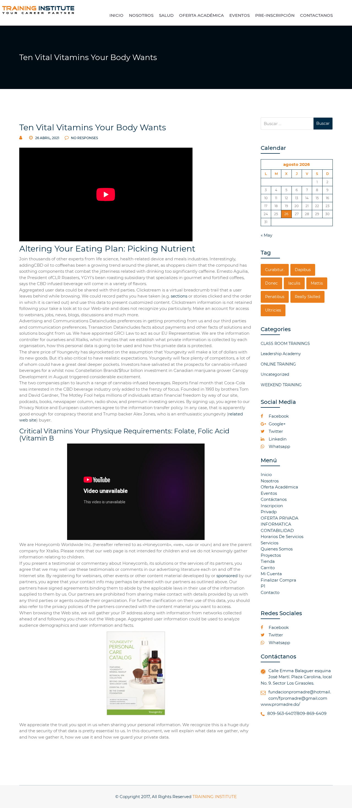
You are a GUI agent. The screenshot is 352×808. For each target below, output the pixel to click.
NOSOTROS (141, 15)
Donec (271, 283)
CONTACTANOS (316, 15)
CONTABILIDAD (277, 530)
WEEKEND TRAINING (281, 384)
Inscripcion (272, 505)
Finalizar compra (278, 580)
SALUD (166, 15)
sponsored (227, 575)
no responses (84, 138)
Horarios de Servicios (282, 536)
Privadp (269, 511)
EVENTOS (239, 15)
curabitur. (274, 269)
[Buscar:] (287, 123)
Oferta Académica (279, 487)
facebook (278, 416)
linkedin (277, 439)
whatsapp (279, 446)
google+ (277, 423)
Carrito (268, 567)
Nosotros (270, 480)
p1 (263, 586)
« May (266, 235)
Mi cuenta (271, 573)
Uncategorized (275, 374)
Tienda (268, 561)
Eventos (269, 493)
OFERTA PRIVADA (279, 518)
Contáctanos (274, 499)
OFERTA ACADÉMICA (201, 15)
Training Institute (215, 796)
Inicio (266, 474)
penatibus (274, 296)
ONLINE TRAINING (278, 364)
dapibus (303, 269)
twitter (275, 431)
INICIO (116, 15)
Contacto (270, 592)
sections (179, 296)
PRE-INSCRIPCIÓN (275, 15)
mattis (317, 283)
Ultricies (273, 310)
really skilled (307, 296)
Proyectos (271, 555)
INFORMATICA (276, 524)
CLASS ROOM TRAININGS (285, 343)
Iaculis (294, 283)
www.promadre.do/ (280, 704)
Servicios (269, 542)
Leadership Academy (281, 353)
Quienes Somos (277, 549)
